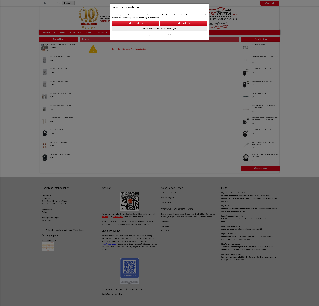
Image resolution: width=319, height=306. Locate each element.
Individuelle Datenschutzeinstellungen (159, 28)
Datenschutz (167, 35)
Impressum (151, 35)
